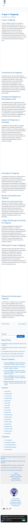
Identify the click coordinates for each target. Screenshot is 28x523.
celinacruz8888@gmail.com (11, 362)
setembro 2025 (8, 398)
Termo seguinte (22, 323)
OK (24, 520)
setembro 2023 (8, 431)
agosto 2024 (8, 419)
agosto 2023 (8, 433)
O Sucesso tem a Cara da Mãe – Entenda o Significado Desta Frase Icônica (14, 372)
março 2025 (7, 410)
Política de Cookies (16, 475)
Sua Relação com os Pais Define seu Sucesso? (13, 353)
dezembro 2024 (8, 414)
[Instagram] (7, 509)
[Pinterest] (10, 509)
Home (15, 473)
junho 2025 (7, 403)
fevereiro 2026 (8, 393)
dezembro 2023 (8, 426)
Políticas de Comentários (16, 476)
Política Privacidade (16, 480)
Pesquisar (4, 334)
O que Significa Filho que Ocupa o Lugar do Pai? (13, 351)
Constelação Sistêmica (10, 444)
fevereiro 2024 (8, 421)
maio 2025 (7, 405)
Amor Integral (8, 440)
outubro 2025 (8, 396)
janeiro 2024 (8, 424)
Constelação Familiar (10, 442)
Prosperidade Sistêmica (10, 447)
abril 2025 (7, 407)
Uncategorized (8, 449)
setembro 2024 (8, 417)
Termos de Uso (16, 478)
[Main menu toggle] (4, 5)
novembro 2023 (8, 428)
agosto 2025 (8, 400)
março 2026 (7, 391)
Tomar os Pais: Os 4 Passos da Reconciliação (12, 356)
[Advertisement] (14, 57)
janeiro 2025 (8, 412)
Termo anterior (5, 323)
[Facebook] (4, 509)
